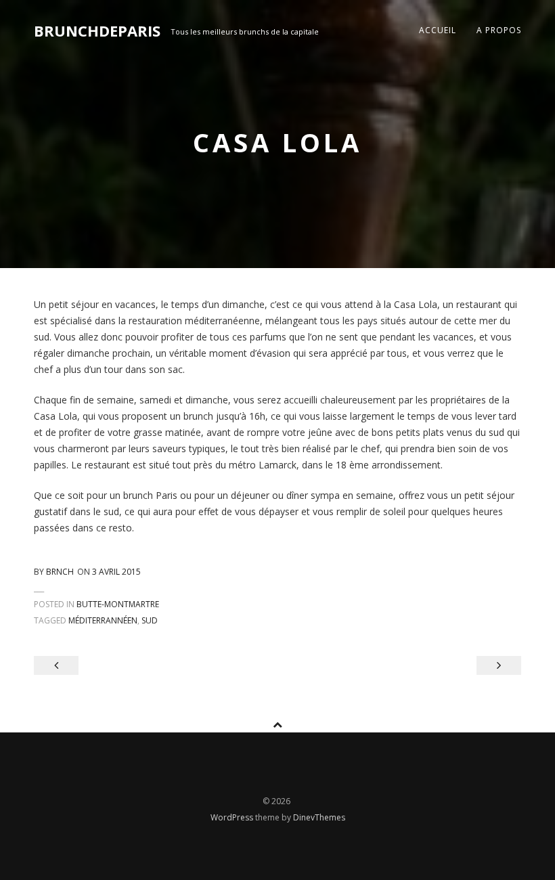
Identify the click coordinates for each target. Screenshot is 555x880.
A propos (498, 30)
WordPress (232, 817)
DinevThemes (319, 817)
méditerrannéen (102, 620)
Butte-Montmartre (117, 604)
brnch (60, 571)
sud (149, 620)
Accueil (437, 30)
